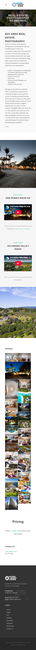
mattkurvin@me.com (11, 551)
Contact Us (15, 531)
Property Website (23, 229)
